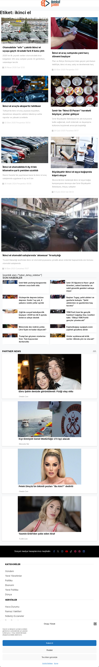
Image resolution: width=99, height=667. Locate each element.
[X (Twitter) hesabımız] (58, 551)
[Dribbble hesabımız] (79, 551)
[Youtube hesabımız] (66, 551)
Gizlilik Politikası (47, 663)
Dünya (8, 594)
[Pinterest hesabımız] (75, 551)
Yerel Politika (11, 590)
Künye (56, 663)
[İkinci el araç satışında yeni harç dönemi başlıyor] (74, 48)
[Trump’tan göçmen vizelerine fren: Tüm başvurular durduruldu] (10, 336)
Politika (9, 580)
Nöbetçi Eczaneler (14, 616)
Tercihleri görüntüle (49, 657)
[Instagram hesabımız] (62, 551)
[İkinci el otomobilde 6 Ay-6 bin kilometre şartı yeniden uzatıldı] (24, 162)
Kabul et (49, 643)
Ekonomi (9, 585)
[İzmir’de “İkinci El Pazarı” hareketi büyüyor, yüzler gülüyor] (74, 106)
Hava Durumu (12, 606)
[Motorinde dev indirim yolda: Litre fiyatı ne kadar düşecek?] (10, 327)
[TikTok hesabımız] (71, 551)
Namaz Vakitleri (13, 611)
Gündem (9, 571)
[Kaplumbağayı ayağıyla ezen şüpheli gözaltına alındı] (57, 327)
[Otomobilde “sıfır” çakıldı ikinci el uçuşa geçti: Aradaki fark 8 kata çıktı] (24, 42)
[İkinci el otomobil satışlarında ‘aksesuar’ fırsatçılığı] (49, 250)
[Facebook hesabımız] (54, 551)
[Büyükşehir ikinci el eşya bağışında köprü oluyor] (74, 167)
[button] (95, 624)
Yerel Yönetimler (13, 576)
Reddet (50, 650)
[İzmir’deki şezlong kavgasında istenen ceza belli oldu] (10, 283)
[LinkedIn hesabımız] (84, 551)
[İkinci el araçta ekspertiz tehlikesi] (24, 101)
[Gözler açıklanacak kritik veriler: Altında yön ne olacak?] (57, 336)
